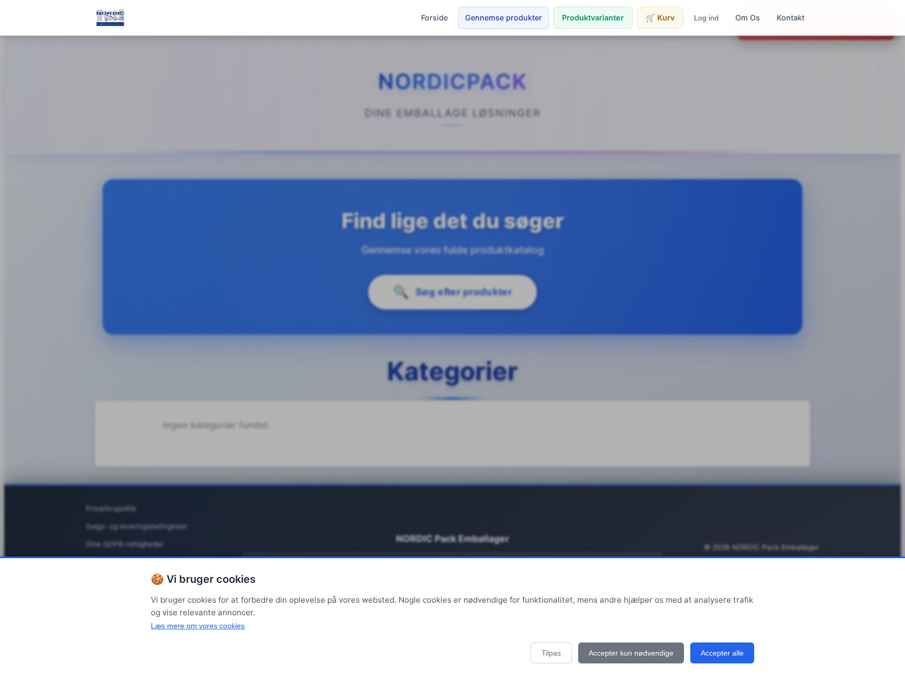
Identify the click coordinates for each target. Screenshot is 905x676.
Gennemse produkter (503, 17)
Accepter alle (722, 653)
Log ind (706, 18)
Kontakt (790, 17)
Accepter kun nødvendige (631, 653)
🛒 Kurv (660, 17)
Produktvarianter (593, 17)
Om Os (747, 17)
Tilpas (551, 653)
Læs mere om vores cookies (198, 626)
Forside (434, 17)
